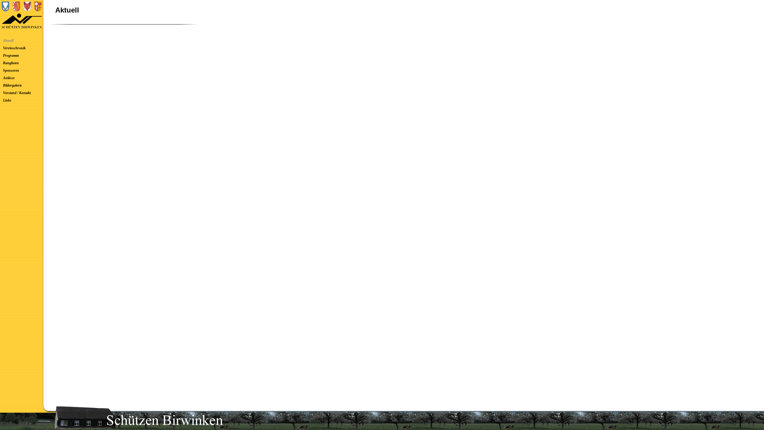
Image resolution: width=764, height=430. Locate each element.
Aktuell (8, 41)
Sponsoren (11, 70)
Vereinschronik (14, 48)
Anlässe (9, 78)
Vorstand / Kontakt (17, 93)
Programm (11, 55)
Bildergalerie (12, 85)
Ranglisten (11, 63)
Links (7, 100)
